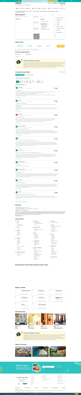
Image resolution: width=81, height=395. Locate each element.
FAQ (31, 384)
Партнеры (32, 383)
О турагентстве (33, 377)
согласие (18, 394)
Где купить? (17, 387)
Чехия (23, 207)
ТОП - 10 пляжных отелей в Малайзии (39, 356)
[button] (14, 319)
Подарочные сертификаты (62, 381)
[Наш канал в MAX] (23, 381)
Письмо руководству (61, 383)
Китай (41, 8)
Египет (24, 8)
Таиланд (50, 8)
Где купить (58, 30)
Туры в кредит (60, 378)
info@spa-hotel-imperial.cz (34, 208)
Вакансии (32, 382)
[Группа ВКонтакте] (20, 381)
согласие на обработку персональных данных (54, 368)
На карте (58, 24)
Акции (59, 382)
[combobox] (51, 46)
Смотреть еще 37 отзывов (21, 201)
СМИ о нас (32, 378)
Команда (32, 381)
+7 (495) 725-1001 (61, 3)
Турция (18, 8)
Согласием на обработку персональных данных (67, 394)
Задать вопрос (59, 32)
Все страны (63, 8)
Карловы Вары (27, 207)
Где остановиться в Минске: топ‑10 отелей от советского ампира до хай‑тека (22, 355)
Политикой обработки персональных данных (53, 394)
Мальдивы (35, 8)
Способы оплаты (60, 377)
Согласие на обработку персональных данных (44, 392)
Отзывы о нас (45, 387)
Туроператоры (55, 387)
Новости (36, 387)
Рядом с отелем (59, 26)
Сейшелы (56, 8)
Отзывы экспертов (60, 28)
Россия (45, 8)
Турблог (64, 387)
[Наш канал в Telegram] (22, 381)
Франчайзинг (45, 377)
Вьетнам (29, 8)
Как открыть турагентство (47, 378)
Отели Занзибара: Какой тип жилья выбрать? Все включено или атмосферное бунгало (57, 355)
